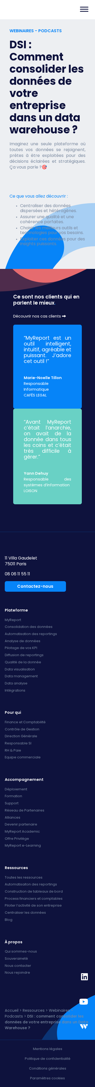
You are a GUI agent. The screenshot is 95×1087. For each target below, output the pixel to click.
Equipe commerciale (23, 757)
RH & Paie (13, 751)
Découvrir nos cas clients (37, 316)
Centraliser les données (25, 913)
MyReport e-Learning (23, 846)
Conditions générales (47, 1068)
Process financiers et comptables (34, 899)
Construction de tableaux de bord (34, 892)
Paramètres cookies (47, 1078)
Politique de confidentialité (47, 1058)
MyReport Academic (22, 832)
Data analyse (16, 683)
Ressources (34, 1010)
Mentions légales (47, 1049)
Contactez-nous (35, 586)
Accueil (11, 1010)
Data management (21, 676)
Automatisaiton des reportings (31, 885)
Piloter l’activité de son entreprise (33, 906)
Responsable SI (18, 743)
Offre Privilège (17, 839)
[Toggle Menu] (84, 9)
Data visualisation (20, 669)
